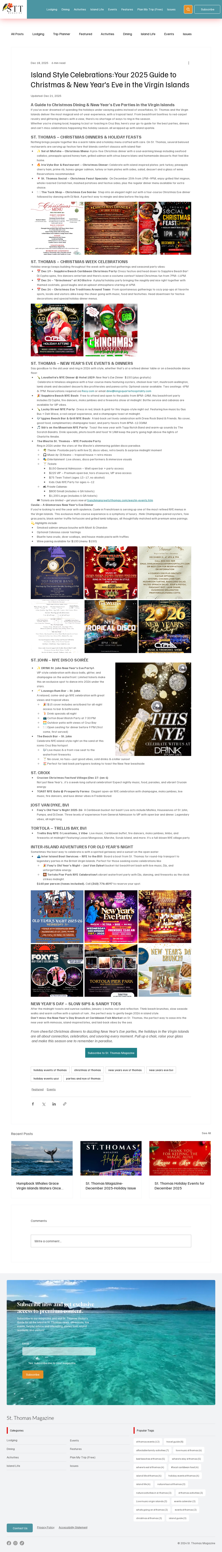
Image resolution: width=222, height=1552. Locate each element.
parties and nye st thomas (83, 1078)
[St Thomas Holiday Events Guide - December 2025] (180, 1162)
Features (76, 1456)
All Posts (17, 34)
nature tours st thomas (172, 1491)
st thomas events (149, 1449)
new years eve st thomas (125, 1070)
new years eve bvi (161, 1070)
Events (169, 34)
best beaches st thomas (152, 1466)
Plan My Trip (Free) (82, 1465)
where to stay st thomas (188, 1466)
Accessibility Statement (73, 1535)
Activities (107, 34)
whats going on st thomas (153, 1517)
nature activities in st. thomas (155, 1500)
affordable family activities (153, 1457)
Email (26, 1351)
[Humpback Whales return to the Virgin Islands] (42, 1162)
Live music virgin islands (153, 1508)
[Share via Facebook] (33, 1108)
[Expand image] (57, 228)
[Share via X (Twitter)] (43, 1108)
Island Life (148, 34)
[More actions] (188, 62)
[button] (208, 1407)
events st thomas (187, 1517)
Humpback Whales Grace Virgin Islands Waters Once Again (38, 1189)
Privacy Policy (45, 1535)
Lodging (38, 34)
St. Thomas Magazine (30, 1425)
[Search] (188, 9)
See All (206, 1137)
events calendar (186, 1508)
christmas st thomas (87, 1070)
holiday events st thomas (50, 1070)
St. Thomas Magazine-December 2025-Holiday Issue (111, 1189)
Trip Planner (61, 34)
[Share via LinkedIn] (54, 1108)
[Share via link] (65, 1108)
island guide (179, 1525)
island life (144, 1491)
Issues (187, 34)
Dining (127, 34)
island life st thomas (150, 1483)
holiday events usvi (46, 1078)
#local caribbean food (186, 1474)
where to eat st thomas (151, 1474)
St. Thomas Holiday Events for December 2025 (179, 1189)
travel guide (176, 1449)
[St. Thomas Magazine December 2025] (111, 1162)
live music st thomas (190, 1457)
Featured (85, 34)
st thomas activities (192, 1500)
